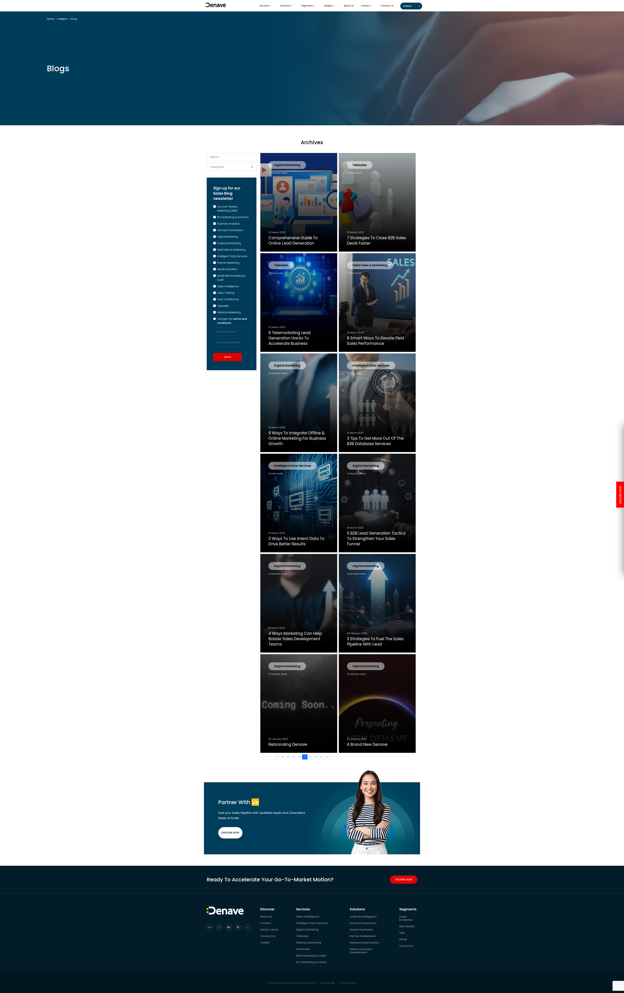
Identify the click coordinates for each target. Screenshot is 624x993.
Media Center (269, 929)
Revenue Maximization (364, 943)
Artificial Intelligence (363, 916)
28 (310, 757)
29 (315, 757)
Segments (307, 5)
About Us (349, 5)
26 (299, 757)
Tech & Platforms (228, 299)
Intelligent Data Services (232, 256)
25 (293, 757)
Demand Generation (230, 230)
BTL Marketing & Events (311, 962)
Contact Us (387, 5)
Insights (328, 5)
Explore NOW (230, 832)
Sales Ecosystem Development (361, 950)
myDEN (264, 943)
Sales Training (225, 293)
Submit (227, 357)
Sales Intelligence (228, 286)
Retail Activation (227, 269)
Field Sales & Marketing (231, 250)
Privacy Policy (348, 983)
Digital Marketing (227, 237)
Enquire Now (403, 879)
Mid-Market (407, 926)
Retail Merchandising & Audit (231, 278)
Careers (365, 5)
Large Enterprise (405, 918)
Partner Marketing (228, 263)
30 (321, 757)
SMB (402, 933)
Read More (359, 444)
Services (265, 5)
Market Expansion (361, 929)
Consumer (406, 946)
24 (288, 757)
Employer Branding (229, 243)
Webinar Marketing (229, 312)
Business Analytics (228, 224)
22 (277, 757)
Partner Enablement (363, 936)
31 (326, 757)
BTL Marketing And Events (233, 217)
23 (283, 757)
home (50, 19)
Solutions (285, 5)
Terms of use (327, 983)
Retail (403, 939)
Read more (280, 244)
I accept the (232, 321)
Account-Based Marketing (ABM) (227, 209)
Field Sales (303, 949)
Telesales (223, 306)
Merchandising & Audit (311, 956)
